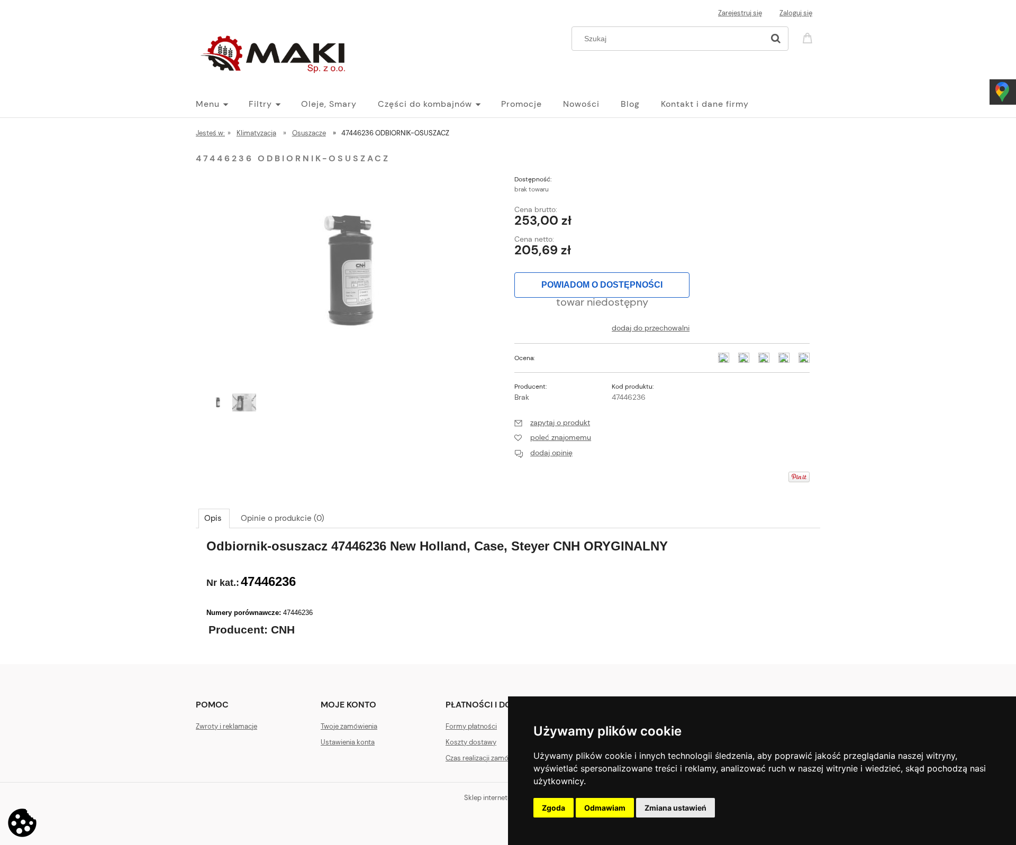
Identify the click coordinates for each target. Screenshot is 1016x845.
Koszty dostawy (471, 742)
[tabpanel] (508, 593)
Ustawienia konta (348, 742)
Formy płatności (471, 726)
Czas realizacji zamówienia (487, 758)
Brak (521, 397)
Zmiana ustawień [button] (675, 807)
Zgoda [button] (553, 807)
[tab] (214, 518)
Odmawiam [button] (604, 807)
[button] (552, 422)
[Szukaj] (776, 38)
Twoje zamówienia (349, 726)
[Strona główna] (275, 52)
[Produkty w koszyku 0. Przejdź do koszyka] (809, 37)
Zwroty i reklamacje (226, 726)
